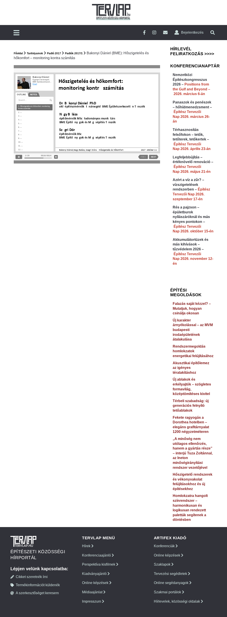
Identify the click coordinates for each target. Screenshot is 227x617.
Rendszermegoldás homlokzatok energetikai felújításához (193, 351)
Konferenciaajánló (97, 555)
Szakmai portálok (168, 592)
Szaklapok (162, 564)
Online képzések (95, 583)
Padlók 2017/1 (74, 53)
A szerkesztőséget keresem (37, 593)
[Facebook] (144, 32)
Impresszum (92, 601)
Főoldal (18, 53)
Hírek (86, 546)
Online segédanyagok (171, 583)
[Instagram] (154, 32)
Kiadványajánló (95, 574)
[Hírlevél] (165, 32)
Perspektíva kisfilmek (99, 564)
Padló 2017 (54, 53)
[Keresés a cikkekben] (213, 32)
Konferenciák (165, 546)
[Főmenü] (16, 33)
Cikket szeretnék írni (32, 577)
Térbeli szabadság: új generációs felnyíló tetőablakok (191, 405)
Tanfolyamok (35, 53)
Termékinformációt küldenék (38, 585)
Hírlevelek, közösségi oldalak (177, 601)
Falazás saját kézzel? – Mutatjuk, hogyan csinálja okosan (192, 308)
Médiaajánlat (92, 592)
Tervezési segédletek (171, 574)
